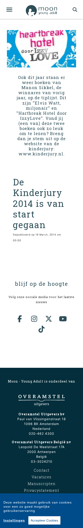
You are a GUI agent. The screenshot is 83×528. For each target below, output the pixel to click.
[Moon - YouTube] (63, 319)
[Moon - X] (49, 319)
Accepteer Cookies (44, 520)
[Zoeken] (75, 9)
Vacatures (41, 476)
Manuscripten (42, 483)
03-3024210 (41, 461)
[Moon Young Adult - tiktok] (41, 329)
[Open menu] (9, 9)
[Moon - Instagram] (34, 319)
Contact (42, 470)
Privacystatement (41, 490)
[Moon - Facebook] (20, 319)
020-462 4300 (41, 433)
